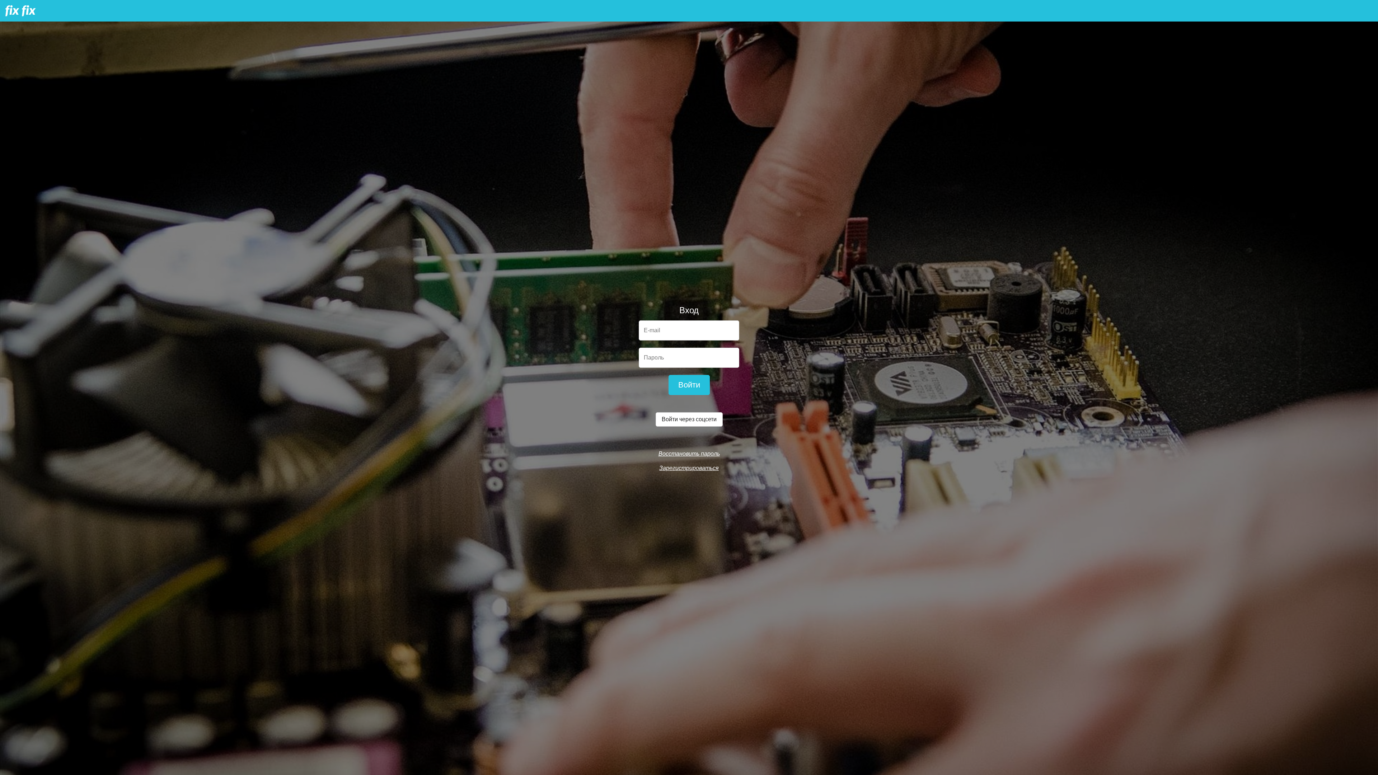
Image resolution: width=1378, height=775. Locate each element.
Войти (689, 384)
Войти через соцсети (689, 419)
